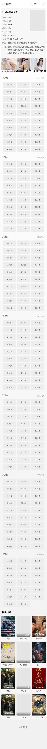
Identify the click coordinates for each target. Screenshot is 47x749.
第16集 (9, 120)
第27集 (37, 142)
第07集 (9, 99)
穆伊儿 (26, 43)
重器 (8, 639)
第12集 (37, 106)
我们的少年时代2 (8, 665)
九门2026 (23, 665)
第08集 (23, 99)
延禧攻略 (23, 639)
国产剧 (10, 25)
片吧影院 (6, 4)
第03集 (37, 85)
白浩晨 (32, 43)
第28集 (9, 149)
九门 (38, 665)
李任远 (15, 39)
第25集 (9, 142)
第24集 (37, 135)
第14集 (23, 113)
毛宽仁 (10, 43)
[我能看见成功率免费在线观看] (37, 21)
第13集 (9, 113)
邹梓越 (37, 43)
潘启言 (15, 43)
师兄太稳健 (39, 717)
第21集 (37, 128)
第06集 (37, 92)
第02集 (23, 85)
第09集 (37, 99)
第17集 (23, 120)
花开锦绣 (38, 639)
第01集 (9, 85)
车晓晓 (21, 43)
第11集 (23, 106)
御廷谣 (38, 691)
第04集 (9, 92)
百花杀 (23, 691)
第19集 (9, 128)
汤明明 (10, 39)
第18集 (37, 120)
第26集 (23, 142)
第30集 (37, 149)
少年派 (23, 717)
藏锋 (8, 691)
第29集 (23, 149)
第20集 (23, 128)
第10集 (9, 106)
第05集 (23, 92)
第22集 (9, 135)
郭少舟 (21, 39)
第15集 (37, 113)
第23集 (23, 135)
